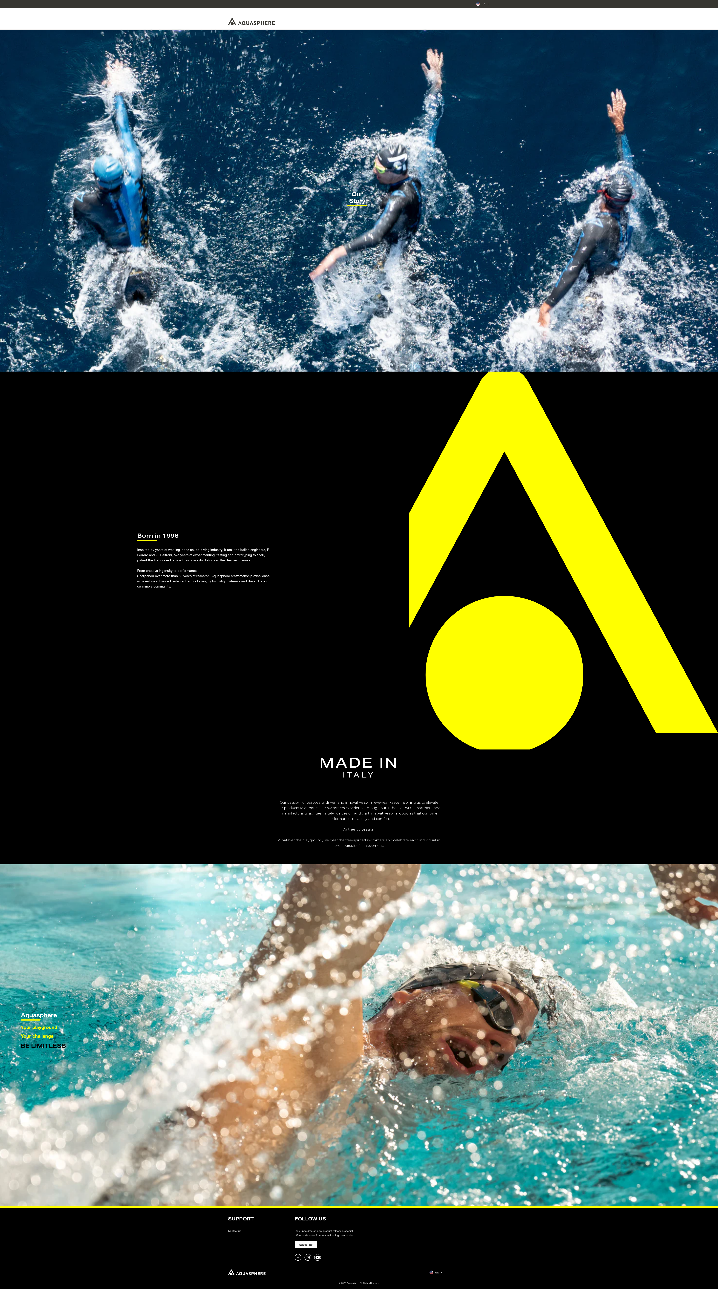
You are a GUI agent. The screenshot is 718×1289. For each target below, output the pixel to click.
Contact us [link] (234, 1230)
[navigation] (259, 1238)
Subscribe (306, 1244)
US (483, 4)
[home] (247, 1272)
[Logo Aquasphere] (251, 21)
